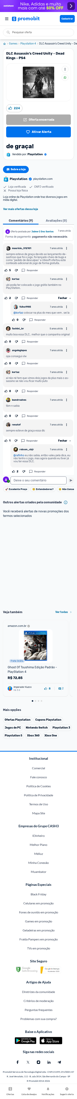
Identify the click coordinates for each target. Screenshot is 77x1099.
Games (13, 43)
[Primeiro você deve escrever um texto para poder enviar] (71, 480)
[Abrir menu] (6, 18)
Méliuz (38, 853)
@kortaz (18, 312)
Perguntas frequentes (39, 1010)
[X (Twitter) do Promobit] (28, 1062)
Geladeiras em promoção (39, 930)
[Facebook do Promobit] (17, 1062)
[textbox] (38, 480)
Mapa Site (38, 813)
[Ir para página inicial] (6, 43)
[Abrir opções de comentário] (66, 248)
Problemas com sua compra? (38, 1019)
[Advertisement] (38, 564)
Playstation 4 (28, 43)
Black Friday (38, 894)
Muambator (38, 871)
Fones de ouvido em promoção (38, 912)
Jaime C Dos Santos (42, 231)
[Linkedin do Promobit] (49, 1062)
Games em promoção (38, 921)
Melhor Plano (38, 844)
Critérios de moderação (39, 1001)
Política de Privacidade (38, 795)
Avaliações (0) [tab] (56, 220)
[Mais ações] (65, 69)
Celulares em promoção (38, 903)
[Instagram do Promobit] (38, 1062)
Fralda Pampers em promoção (38, 939)
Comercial (38, 768)
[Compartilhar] (65, 77)
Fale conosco (38, 777)
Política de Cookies (38, 786)
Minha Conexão (38, 862)
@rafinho (18, 455)
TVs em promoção (38, 948)
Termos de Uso (38, 804)
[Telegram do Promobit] (59, 1062)
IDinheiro (38, 835)
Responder (32, 270)
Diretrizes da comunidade (38, 992)
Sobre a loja (18, 169)
